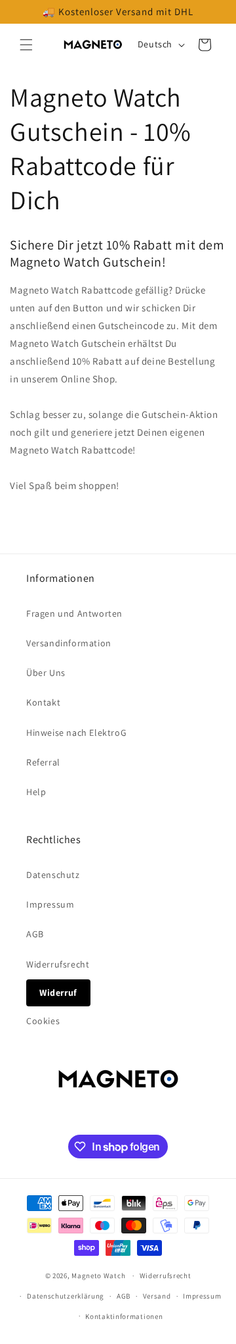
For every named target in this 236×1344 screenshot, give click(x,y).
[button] (26, 44)
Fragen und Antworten (74, 613)
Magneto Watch (98, 1275)
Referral (43, 762)
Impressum (50, 904)
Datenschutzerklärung (65, 1296)
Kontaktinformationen (124, 1316)
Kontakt (43, 702)
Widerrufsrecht (57, 964)
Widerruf (58, 992)
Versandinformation (68, 643)
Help (36, 792)
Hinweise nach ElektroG (76, 732)
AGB (35, 934)
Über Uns (46, 673)
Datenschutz (53, 875)
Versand (157, 1296)
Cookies (43, 1021)
